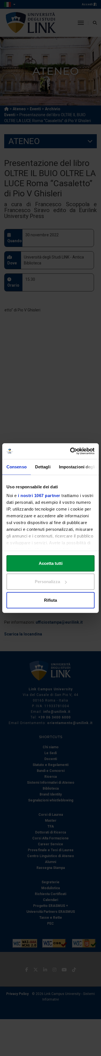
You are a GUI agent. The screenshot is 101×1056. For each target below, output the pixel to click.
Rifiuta (50, 599)
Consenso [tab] (16, 466)
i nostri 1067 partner (39, 495)
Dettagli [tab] (42, 466)
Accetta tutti (51, 563)
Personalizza (47, 581)
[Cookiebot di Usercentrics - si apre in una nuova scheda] (71, 451)
